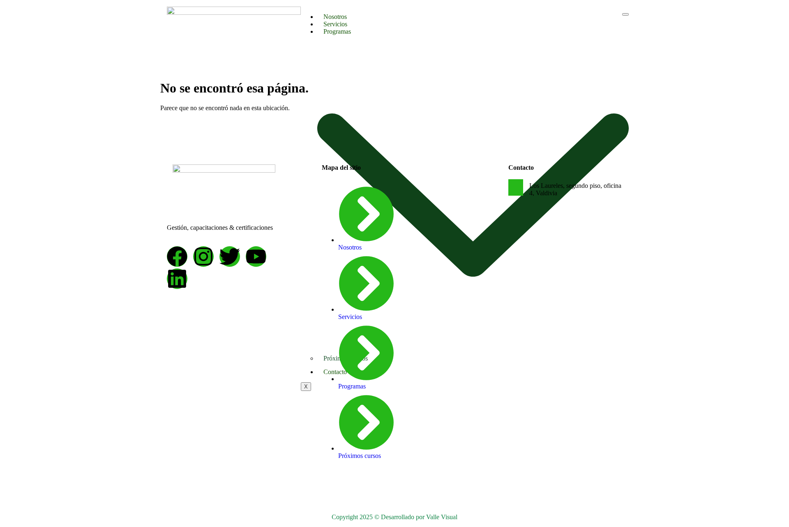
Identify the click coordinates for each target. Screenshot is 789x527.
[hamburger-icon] (625, 14)
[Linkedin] (177, 278)
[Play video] (515, 187)
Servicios (335, 24)
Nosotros (335, 16)
